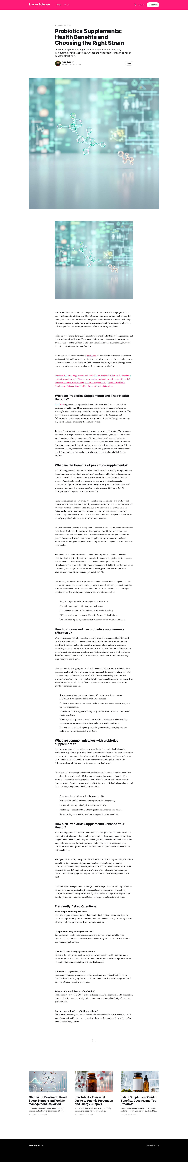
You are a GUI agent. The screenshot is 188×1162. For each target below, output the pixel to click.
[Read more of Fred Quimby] (58, 63)
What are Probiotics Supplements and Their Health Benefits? (82, 375)
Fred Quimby (68, 62)
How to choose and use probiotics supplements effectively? (104, 379)
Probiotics (59, 404)
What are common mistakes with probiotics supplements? (80, 382)
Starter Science (39, 4)
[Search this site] (135, 5)
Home (58, 5)
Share (129, 63)
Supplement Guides (63, 25)
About (66, 5)
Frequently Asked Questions (100, 386)
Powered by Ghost (153, 1145)
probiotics (91, 355)
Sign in (141, 5)
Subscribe (153, 5)
